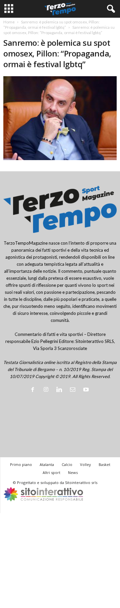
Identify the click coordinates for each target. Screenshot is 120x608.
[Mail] (74, 390)
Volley (85, 464)
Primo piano (21, 464)
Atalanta (47, 464)
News (73, 472)
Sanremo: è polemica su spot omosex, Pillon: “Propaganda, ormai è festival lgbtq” (51, 24)
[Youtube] (87, 390)
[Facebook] (34, 390)
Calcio (67, 464)
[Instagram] (47, 390)
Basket (104, 464)
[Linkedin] (60, 390)
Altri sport (51, 472)
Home (9, 21)
